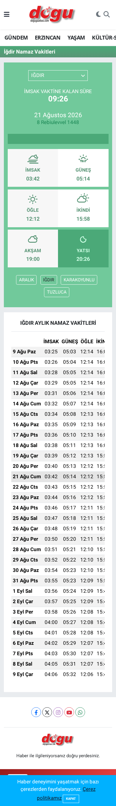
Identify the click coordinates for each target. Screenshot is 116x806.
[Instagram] (58, 712)
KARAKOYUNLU (79, 280)
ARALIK (26, 280)
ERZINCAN (47, 37)
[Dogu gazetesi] (52, 15)
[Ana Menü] (7, 15)
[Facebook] (36, 712)
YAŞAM (76, 37)
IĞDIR (48, 280)
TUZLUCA (57, 292)
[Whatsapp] (80, 712)
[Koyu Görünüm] (98, 15)
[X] (47, 712)
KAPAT (71, 799)
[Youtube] (69, 712)
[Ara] (107, 15)
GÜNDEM (16, 37)
